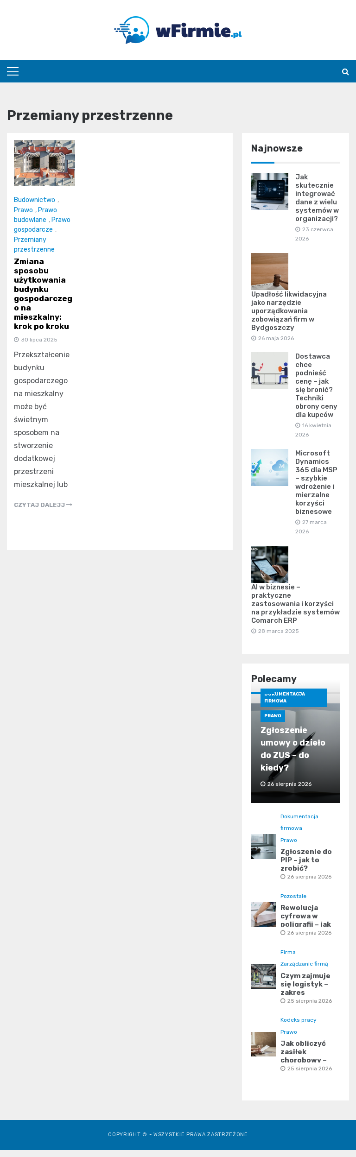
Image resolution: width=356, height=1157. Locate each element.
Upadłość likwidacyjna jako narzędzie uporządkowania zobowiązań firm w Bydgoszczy (289, 311)
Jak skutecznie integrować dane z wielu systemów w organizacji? (317, 198)
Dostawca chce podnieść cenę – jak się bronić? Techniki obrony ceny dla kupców (316, 385)
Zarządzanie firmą (304, 964)
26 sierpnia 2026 (309, 876)
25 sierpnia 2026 (309, 1001)
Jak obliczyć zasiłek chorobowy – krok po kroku (305, 1056)
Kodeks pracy (298, 1020)
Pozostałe (293, 896)
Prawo (23, 210)
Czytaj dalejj (40, 504)
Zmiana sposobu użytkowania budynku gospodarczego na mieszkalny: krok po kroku (43, 294)
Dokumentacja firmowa (284, 697)
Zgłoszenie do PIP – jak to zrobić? (306, 859)
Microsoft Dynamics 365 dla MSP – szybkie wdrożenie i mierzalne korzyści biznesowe (316, 482)
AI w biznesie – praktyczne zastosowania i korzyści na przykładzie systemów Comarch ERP (295, 604)
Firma (288, 952)
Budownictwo (34, 200)
